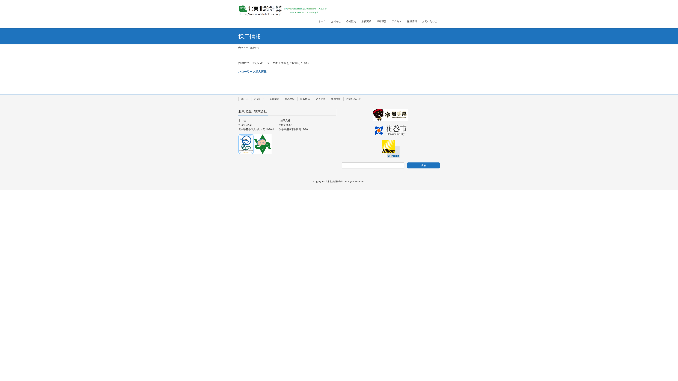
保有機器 (305, 99)
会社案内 (274, 99)
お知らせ (259, 99)
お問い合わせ (353, 99)
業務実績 (290, 99)
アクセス (320, 99)
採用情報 (336, 99)
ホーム (245, 99)
